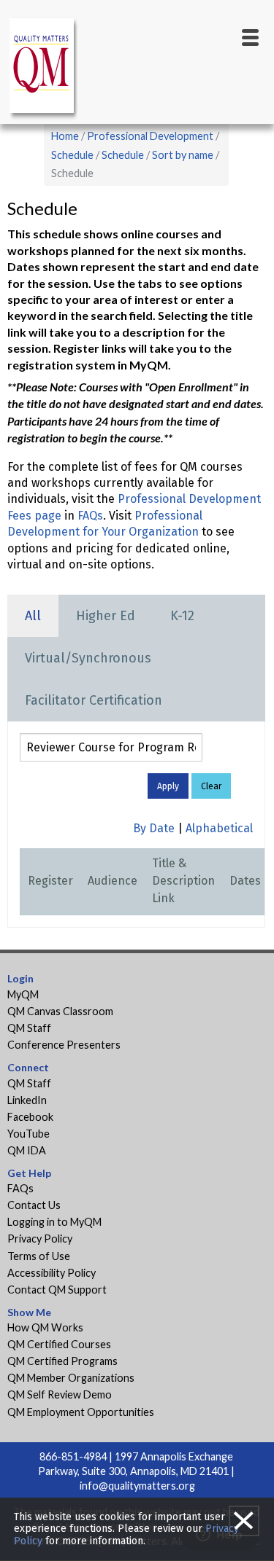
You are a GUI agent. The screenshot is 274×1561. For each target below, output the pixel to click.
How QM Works (45, 1327)
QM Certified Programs (62, 1361)
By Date (154, 828)
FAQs (90, 516)
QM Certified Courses (59, 1344)
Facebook (30, 1117)
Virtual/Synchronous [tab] (88, 658)
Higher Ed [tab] (105, 616)
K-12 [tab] (182, 616)
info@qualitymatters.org (137, 1485)
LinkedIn (27, 1100)
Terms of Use (38, 1256)
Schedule (72, 155)
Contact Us (34, 1205)
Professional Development (150, 136)
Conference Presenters (64, 1044)
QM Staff (29, 1028)
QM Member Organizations (70, 1378)
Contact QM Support (57, 1289)
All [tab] (33, 616)
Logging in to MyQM (54, 1222)
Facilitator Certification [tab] (93, 700)
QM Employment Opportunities (80, 1412)
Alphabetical (219, 828)
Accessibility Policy (51, 1273)
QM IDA (26, 1150)
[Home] (43, 68)
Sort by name (182, 155)
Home (65, 136)
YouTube (28, 1133)
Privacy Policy (39, 1238)
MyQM (23, 994)
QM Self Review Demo (59, 1394)
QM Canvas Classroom (60, 1011)
